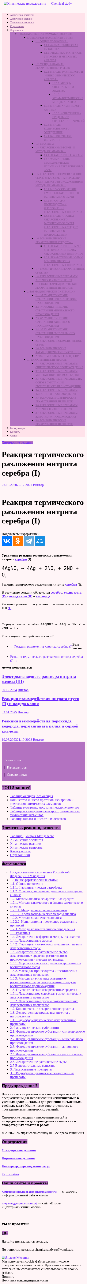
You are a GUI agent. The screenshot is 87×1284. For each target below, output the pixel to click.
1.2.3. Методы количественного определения (56, 128)
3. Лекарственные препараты (47, 359)
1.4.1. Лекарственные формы (63, 155)
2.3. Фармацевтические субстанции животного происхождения (52, 322)
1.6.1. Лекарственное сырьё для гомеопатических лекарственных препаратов (63, 250)
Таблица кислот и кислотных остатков (38, 819)
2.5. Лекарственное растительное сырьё (38, 1062)
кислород (43, 596)
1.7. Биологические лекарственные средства (42, 1008)
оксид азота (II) (20, 596)
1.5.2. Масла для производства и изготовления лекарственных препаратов (43, 972)
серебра (21, 559)
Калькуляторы (17, 428)
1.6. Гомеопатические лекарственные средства (43, 990)
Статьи (13, 435)
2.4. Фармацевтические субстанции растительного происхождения (55, 333)
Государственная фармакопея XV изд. (46, 33)
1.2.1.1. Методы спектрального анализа (63, 87)
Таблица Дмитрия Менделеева (32, 836)
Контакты (15, 431)
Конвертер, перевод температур (26, 1166)
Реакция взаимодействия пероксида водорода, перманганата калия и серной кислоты (40, 726)
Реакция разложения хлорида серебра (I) (41, 646)
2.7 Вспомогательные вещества (57, 356)
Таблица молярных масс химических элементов (44, 807)
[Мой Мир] (40, 541)
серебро (56, 592)
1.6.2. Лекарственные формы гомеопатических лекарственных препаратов (63, 261)
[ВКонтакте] (7, 541)
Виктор (38, 485)
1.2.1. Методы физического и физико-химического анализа (63, 75)
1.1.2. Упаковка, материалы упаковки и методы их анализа (63, 56)
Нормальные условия (18, 1158)
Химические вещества (22, 22)
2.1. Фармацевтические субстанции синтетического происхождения (56, 299)
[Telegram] (29, 541)
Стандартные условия (19, 1150)
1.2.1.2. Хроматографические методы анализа (67, 98)
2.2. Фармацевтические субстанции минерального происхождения (55, 310)
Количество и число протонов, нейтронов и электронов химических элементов (41, 801)
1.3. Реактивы (44, 143)
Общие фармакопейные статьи (36, 880)
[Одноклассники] (18, 541)
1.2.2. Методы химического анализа (36, 918)
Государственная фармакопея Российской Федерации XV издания (40, 874)
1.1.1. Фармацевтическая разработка (36, 887)
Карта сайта (10, 1174)
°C (9, 608)
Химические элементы (22, 14)
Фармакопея (16, 30)
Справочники (17, 26)
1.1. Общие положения (50, 41)
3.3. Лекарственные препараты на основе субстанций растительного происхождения (58, 382)
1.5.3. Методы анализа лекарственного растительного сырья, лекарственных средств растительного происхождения (43, 982)
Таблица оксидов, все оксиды (31, 796)
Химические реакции (21, 18)
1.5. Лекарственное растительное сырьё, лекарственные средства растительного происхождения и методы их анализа (39, 955)
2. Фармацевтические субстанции (51, 291)
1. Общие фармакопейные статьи (50, 37)
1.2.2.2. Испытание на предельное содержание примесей (68, 117)
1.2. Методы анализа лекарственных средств (42, 899)
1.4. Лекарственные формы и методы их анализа (45, 936)
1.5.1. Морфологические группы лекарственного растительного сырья (61, 193)
